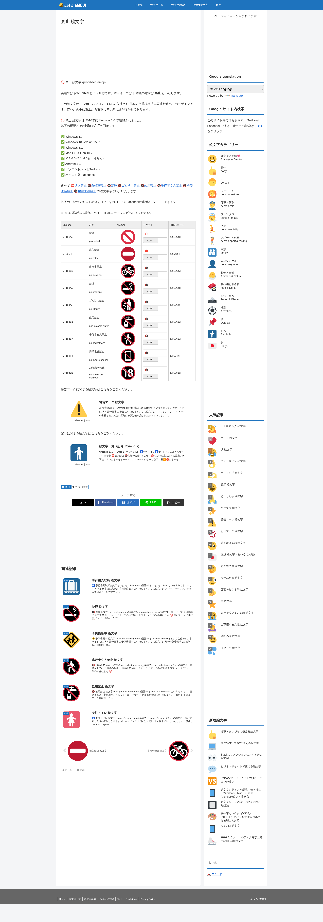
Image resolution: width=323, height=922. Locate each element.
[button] (173, 502)
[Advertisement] (128, 50)
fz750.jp (217, 874)
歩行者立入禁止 (171, 185)
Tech (119, 899)
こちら (259, 126)
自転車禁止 (98, 185)
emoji (67, 487)
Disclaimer (131, 899)
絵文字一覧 (75, 899)
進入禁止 (81, 185)
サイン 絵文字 (81, 487)
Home (62, 899)
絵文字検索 (90, 899)
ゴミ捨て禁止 (130, 185)
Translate (236, 95)
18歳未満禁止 (87, 191)
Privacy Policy (147, 899)
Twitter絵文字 (107, 899)
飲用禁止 (150, 185)
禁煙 (114, 185)
